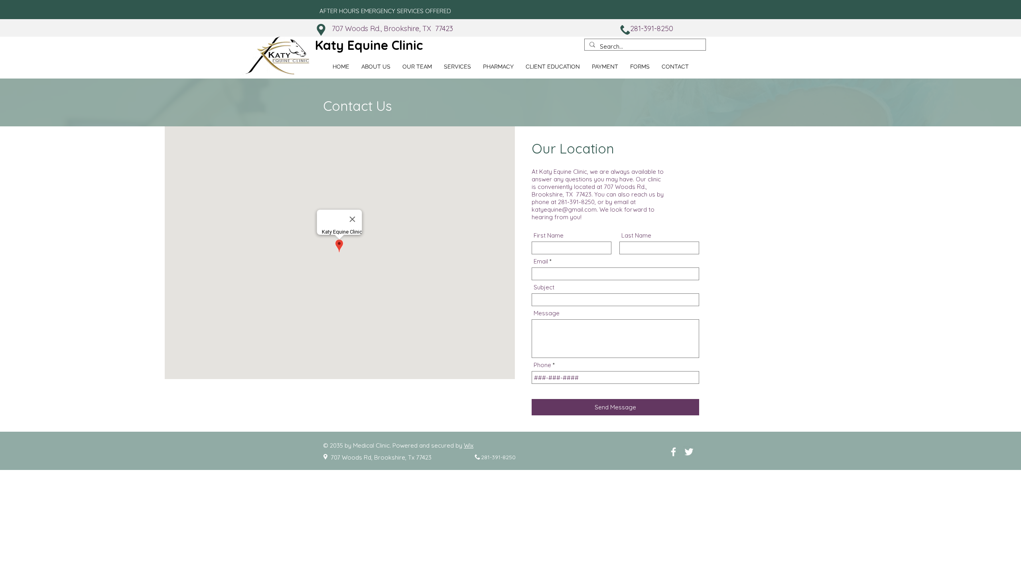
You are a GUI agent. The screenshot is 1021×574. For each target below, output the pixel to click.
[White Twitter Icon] (689, 452)
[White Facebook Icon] (673, 452)
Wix (468, 445)
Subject (544, 287)
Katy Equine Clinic (369, 45)
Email (541, 261)
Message (547, 313)
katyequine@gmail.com (564, 209)
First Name (549, 235)
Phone (542, 365)
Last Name (636, 235)
